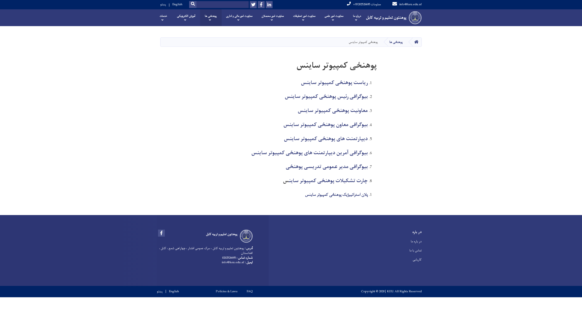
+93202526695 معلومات (367, 4)
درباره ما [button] (357, 16)
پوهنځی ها (396, 42)
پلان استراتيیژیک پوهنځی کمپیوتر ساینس (336, 194)
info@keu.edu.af (410, 4)
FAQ (250, 291)
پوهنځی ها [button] (211, 16)
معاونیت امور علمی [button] (333, 16)
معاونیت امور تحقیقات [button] (304, 16)
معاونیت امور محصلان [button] (272, 16)
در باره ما (416, 241)
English (177, 4)
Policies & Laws (227, 291)
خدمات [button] (163, 16)
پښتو (163, 4)
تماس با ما (415, 250)
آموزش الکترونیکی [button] (186, 16)
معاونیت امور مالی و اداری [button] (239, 16)
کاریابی (417, 260)
